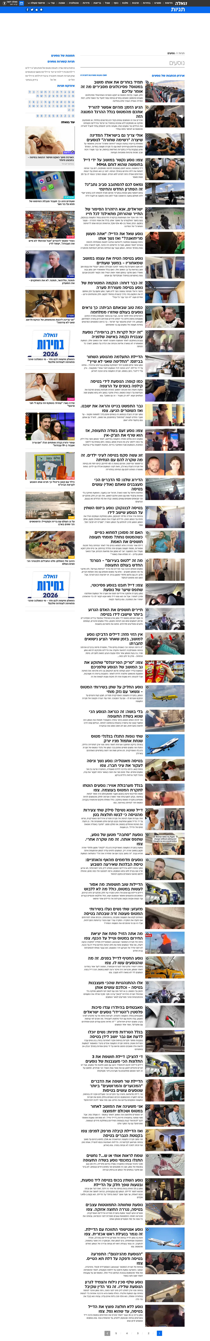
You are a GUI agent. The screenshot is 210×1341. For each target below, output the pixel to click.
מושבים (37, 72)
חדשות (169, 3)
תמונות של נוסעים (63, 55)
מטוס (48, 68)
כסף (116, 3)
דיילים (28, 68)
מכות (66, 72)
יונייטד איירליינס (49, 72)
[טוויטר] (32, 10)
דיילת (72, 72)
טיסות (72, 68)
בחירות (146, 3)
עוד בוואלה (68, 122)
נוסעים (171, 53)
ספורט (157, 3)
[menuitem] (167, 3)
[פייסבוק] (27, 10)
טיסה (65, 68)
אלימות (41, 68)
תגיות (182, 53)
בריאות (97, 3)
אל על (53, 79)
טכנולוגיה (74, 3)
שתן (73, 75)
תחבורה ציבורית (48, 75)
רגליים (72, 79)
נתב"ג (35, 68)
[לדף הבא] (107, 1333)
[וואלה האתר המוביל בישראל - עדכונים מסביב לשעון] (181, 3)
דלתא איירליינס (32, 75)
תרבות (135, 3)
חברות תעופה (63, 75)
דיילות (60, 72)
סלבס (125, 3)
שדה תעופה (57, 68)
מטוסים (29, 72)
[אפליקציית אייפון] (37, 10)
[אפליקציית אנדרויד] (41, 10)
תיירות (86, 3)
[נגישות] (4, 3)
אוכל (107, 3)
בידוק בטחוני (31, 79)
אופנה (62, 3)
